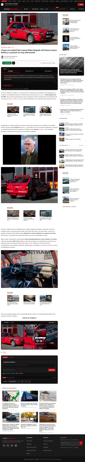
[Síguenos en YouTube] (29, 381)
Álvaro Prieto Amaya (11, 56)
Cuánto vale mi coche (31, 450)
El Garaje (54, 9)
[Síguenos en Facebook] (18, 381)
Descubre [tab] (48, 71)
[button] (52, 322)
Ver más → (82, 118)
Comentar (51, 370)
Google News (13, 381)
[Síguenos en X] (22, 381)
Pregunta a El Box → (7, 85)
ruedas (30, 243)
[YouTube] (15, 445)
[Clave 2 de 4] (28, 82)
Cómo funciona (26, 88)
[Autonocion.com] (13, 8)
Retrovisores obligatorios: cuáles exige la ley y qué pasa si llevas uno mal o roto (29, 426)
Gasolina (72, 9)
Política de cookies (47, 450)
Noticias (26, 9)
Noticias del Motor (6, 47)
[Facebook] (4, 445)
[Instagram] (11, 445)
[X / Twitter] (7, 445)
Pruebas (42, 9)
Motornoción (35, 9)
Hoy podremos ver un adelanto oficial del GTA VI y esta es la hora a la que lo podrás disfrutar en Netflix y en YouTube (72, 111)
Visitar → (54, 377)
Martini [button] (23, 127)
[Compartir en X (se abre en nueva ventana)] (13, 63)
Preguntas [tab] (29, 71)
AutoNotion (81, 9)
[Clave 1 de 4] (26, 82)
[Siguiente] (56, 83)
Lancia (4, 352)
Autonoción (26, 459)
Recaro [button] (41, 129)
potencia (22, 241)
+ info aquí (76, 447)
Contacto (45, 444)
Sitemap (28, 453)
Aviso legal (45, 447)
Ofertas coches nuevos (31, 447)
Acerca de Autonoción (48, 440)
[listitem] (12, 336)
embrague (49, 245)
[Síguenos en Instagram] (25, 381)
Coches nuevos (62, 9)
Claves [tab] (10, 71)
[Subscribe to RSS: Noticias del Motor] (13, 47)
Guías (46, 9)
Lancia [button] (41, 95)
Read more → (81, 145)
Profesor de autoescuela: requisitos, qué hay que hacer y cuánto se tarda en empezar (29, 404)
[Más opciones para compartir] (17, 63)
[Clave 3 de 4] (30, 82)
